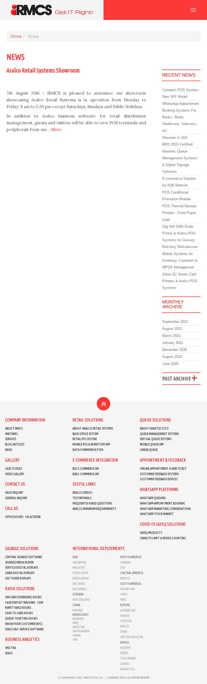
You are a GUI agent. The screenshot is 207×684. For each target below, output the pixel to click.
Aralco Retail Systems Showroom (43, 70)
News (16, 36)
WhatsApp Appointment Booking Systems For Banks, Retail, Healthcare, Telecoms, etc (180, 117)
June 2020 (170, 364)
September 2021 (175, 322)
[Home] (52, 10)
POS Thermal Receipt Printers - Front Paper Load (179, 213)
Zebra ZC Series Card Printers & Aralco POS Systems (179, 281)
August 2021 (172, 329)
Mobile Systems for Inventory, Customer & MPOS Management (179, 260)
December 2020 (174, 350)
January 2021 (172, 343)
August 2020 (172, 357)
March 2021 (171, 336)
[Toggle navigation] (193, 10)
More (56, 129)
